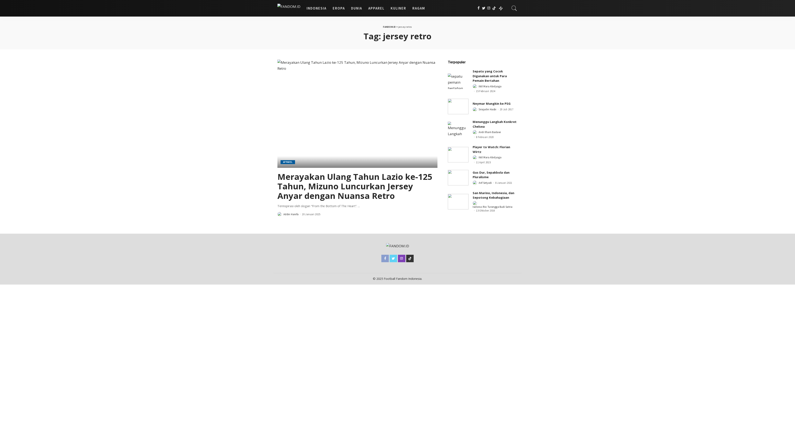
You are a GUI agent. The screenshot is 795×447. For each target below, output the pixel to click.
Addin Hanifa (291, 214)
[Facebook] (478, 8)
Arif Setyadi (485, 182)
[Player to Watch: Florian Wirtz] (458, 154)
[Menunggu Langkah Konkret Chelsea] (458, 129)
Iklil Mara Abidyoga (490, 86)
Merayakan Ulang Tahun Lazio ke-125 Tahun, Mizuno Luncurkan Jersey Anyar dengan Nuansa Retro (354, 186)
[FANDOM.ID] (288, 8)
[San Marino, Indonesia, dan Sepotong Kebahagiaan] (458, 201)
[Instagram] (488, 8)
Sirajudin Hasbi (487, 109)
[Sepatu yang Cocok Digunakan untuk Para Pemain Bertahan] (458, 81)
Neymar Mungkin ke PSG (492, 103)
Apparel (288, 162)
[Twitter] (483, 8)
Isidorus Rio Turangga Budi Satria (492, 206)
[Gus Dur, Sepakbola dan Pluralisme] (458, 177)
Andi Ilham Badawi (490, 132)
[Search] (514, 8)
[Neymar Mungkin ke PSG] (458, 106)
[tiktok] (494, 8)
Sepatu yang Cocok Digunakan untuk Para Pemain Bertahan (490, 76)
